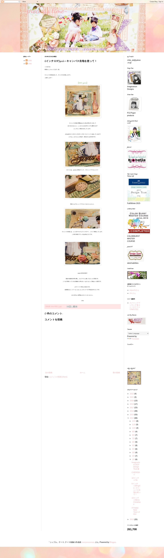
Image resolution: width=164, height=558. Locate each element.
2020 (132, 401)
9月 (133, 432)
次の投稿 (48, 373)
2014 (132, 418)
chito (30, 60)
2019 (132, 404)
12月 (134, 421)
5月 (133, 445)
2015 (132, 415)
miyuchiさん (134, 290)
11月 (134, 424)
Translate (135, 339)
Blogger (113, 542)
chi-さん (132, 293)
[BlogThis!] (70, 306)
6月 (133, 442)
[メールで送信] (68, 306)
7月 (133, 438)
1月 (133, 459)
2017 (132, 407)
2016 (132, 411)
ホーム (82, 373)
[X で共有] (72, 306)
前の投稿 (116, 373)
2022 (132, 394)
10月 (134, 428)
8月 (133, 435)
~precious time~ (45, 10)
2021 (132, 397)
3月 (133, 452)
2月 (133, 456)
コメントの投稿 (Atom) (58, 377)
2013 (132, 519)
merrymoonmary (88, 542)
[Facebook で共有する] (74, 306)
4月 (133, 449)
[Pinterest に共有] (76, 306)
